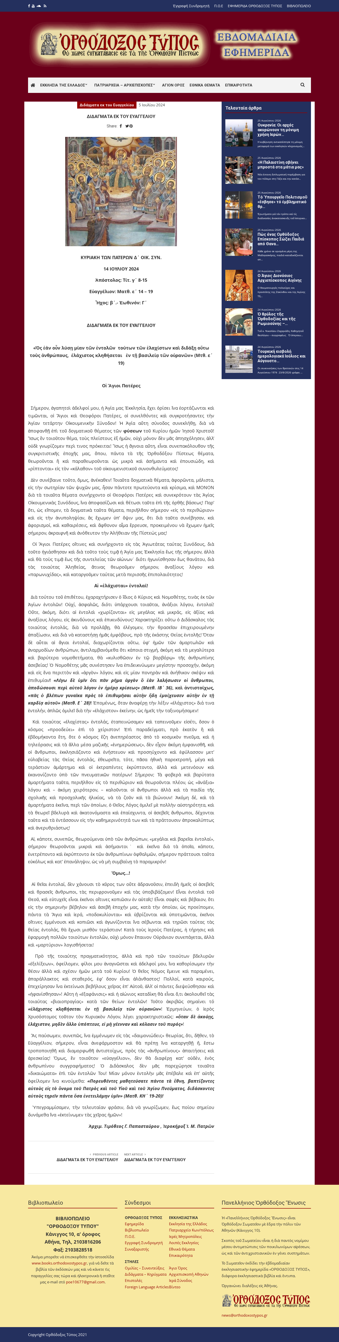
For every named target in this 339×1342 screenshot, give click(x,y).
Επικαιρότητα (238, 85)
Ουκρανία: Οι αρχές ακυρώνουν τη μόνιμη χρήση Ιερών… (278, 130)
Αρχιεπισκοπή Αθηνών (188, 1274)
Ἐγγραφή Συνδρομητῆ (191, 5)
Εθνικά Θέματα (205, 85)
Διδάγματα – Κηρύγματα (146, 1274)
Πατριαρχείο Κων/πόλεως (191, 1229)
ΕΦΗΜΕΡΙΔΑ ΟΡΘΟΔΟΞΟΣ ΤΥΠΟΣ (255, 5)
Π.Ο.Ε (218, 5)
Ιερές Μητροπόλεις (185, 1236)
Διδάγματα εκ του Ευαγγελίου (107, 105)
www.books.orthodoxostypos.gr (59, 1263)
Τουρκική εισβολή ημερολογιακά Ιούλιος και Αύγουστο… (281, 356)
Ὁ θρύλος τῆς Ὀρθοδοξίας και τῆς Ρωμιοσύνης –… (277, 319)
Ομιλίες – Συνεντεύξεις (144, 1267)
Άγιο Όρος (178, 1267)
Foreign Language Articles (147, 1286)
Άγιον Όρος (173, 85)
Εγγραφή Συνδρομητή (144, 1242)
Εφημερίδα (134, 1223)
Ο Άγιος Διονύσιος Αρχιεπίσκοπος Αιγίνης (280, 278)
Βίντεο (174, 1286)
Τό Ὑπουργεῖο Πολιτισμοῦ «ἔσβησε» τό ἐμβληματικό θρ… (282, 202)
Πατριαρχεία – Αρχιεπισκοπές (123, 85)
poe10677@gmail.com (85, 1281)
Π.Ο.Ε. (130, 1236)
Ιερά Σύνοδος (180, 1280)
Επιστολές (133, 1280)
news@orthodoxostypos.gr (245, 1315)
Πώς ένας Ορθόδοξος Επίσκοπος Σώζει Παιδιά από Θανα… (281, 239)
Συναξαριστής (137, 1249)
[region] (256, 45)
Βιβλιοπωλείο (137, 1229)
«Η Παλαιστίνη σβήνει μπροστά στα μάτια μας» (281, 164)
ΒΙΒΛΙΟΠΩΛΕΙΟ (299, 5)
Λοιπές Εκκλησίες (184, 1242)
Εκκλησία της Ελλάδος (62, 85)
